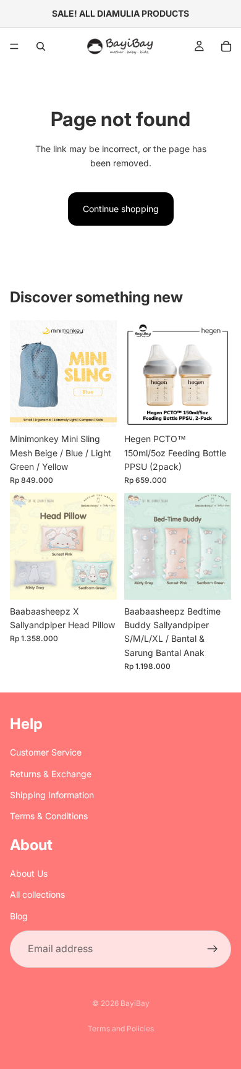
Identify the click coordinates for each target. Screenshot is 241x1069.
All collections (37, 894)
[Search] (40, 46)
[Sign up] (213, 949)
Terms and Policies (121, 1028)
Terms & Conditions (49, 816)
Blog (19, 916)
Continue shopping (121, 208)
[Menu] (14, 46)
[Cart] (226, 46)
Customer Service (46, 752)
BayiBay (135, 1003)
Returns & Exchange (50, 774)
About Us (29, 873)
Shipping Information (52, 795)
